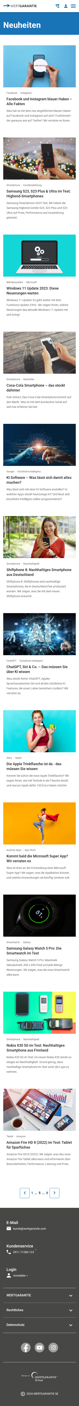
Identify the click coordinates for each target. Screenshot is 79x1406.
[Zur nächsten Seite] (54, 1193)
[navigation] (39, 1248)
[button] (65, 6)
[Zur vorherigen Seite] (25, 1193)
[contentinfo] (39, 1393)
